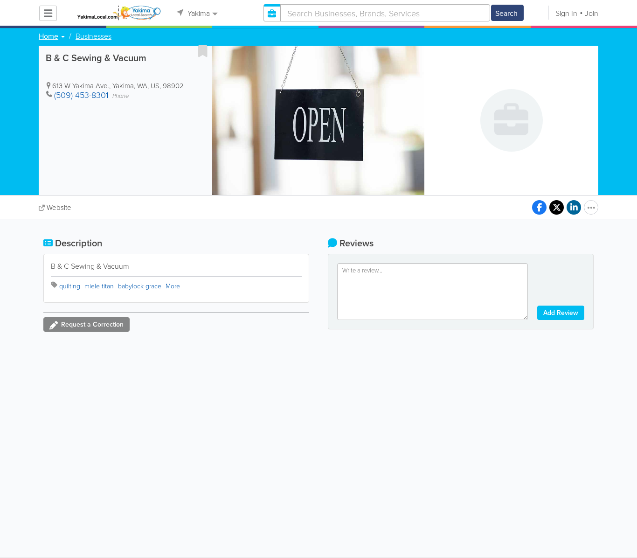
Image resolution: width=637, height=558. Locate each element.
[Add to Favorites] (203, 51)
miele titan (99, 285)
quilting (69, 285)
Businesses (93, 36)
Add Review (560, 312)
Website (59, 207)
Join (591, 13)
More (173, 285)
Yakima (198, 13)
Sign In (566, 13)
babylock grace (139, 285)
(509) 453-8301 (81, 94)
